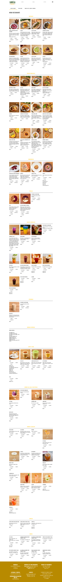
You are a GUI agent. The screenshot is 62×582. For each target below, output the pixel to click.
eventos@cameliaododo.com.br (15, 573)
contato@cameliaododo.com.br (31, 574)
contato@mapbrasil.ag (15, 578)
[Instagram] (52, 2)
